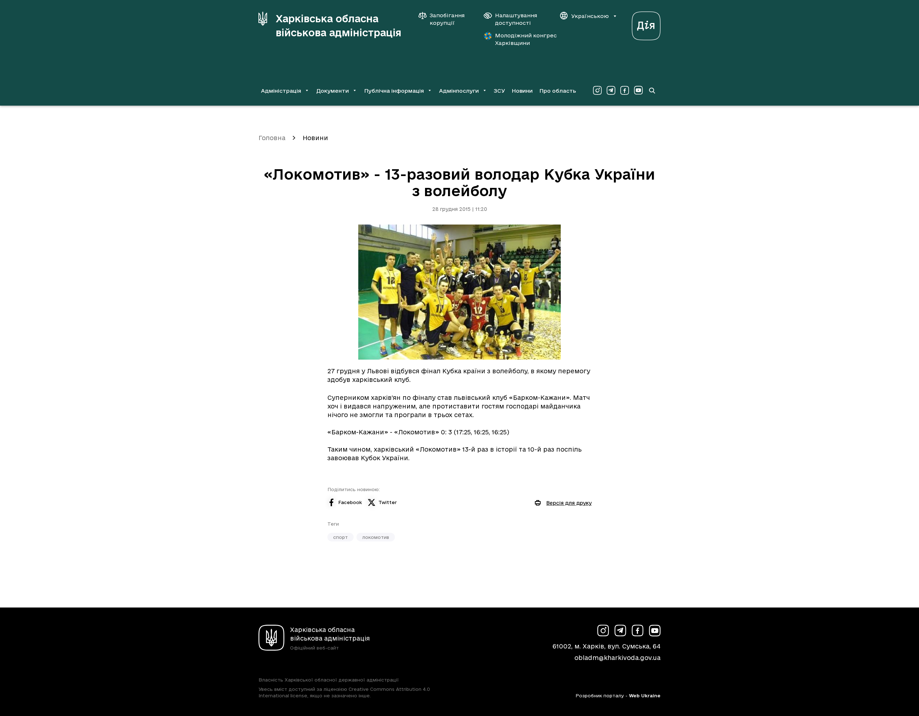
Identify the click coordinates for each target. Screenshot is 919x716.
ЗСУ (499, 91)
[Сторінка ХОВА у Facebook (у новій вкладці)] (624, 90)
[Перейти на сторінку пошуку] (652, 90)
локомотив (375, 537)
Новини (522, 91)
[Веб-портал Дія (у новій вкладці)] (646, 23)
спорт (340, 537)
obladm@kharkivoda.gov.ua (617, 657)
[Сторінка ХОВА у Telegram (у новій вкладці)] (611, 90)
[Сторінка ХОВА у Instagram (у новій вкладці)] (597, 90)
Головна (271, 137)
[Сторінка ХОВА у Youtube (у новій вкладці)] (638, 90)
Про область (557, 91)
